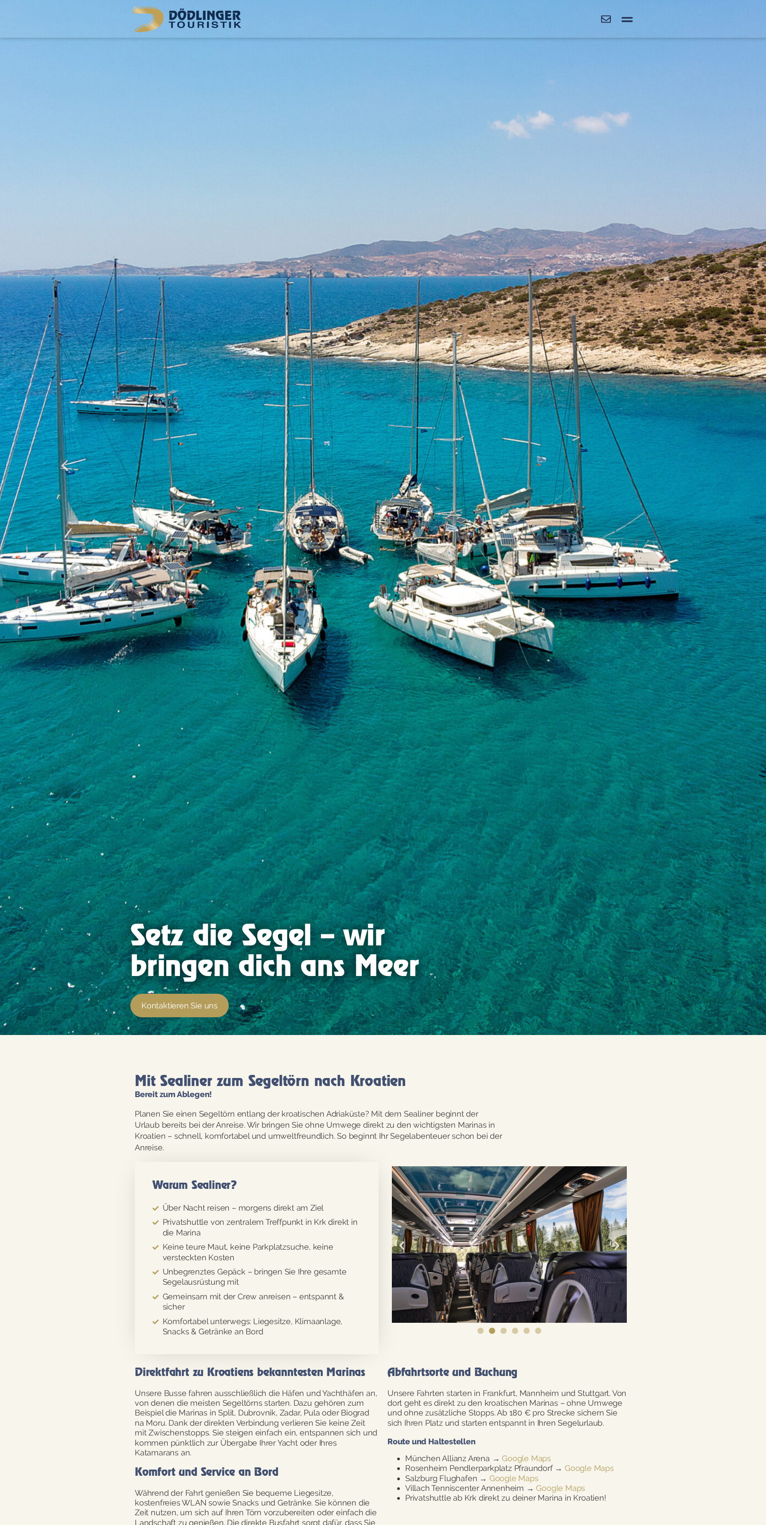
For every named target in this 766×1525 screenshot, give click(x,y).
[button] (401, 1245)
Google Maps (526, 1458)
